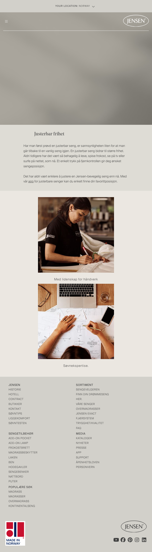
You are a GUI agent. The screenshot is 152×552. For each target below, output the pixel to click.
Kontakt (15, 409)
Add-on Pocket (20, 438)
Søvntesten (18, 423)
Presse (81, 448)
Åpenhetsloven (88, 462)
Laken (13, 458)
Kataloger (84, 438)
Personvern (85, 467)
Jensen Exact (86, 414)
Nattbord (16, 477)
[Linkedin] (144, 539)
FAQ (78, 428)
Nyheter (82, 443)
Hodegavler (18, 467)
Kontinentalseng (22, 506)
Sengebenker (19, 472)
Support (82, 458)
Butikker (15, 404)
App (78, 453)
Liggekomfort (19, 418)
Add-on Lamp (18, 443)
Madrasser (17, 497)
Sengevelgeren (88, 390)
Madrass (15, 492)
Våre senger (85, 404)
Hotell (14, 394)
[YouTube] (115, 539)
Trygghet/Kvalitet (90, 423)
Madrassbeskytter (23, 453)
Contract (16, 399)
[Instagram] (137, 539)
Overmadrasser (88, 409)
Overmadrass (19, 501)
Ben (11, 462)
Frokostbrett (19, 448)
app (31, 181)
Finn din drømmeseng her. (92, 397)
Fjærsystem (85, 418)
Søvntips (15, 414)
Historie (15, 390)
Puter (13, 481)
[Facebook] (123, 539)
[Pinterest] (130, 539)
